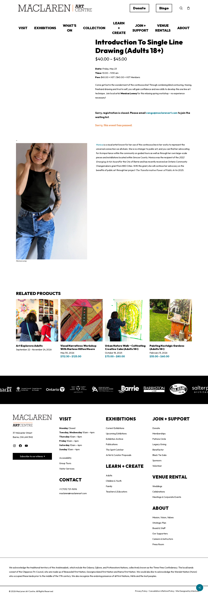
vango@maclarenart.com (161, 112)
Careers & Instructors (162, 538)
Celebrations (158, 491)
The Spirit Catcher (115, 449)
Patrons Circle (159, 438)
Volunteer (157, 465)
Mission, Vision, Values (163, 517)
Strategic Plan (159, 522)
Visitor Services (66, 468)
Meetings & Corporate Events (166, 497)
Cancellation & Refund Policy (162, 591)
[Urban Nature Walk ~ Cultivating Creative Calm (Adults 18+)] (126, 320)
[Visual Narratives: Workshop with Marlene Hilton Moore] (81, 320)
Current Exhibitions (115, 428)
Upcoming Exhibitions (116, 433)
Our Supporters (160, 533)
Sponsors (156, 460)
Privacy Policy (141, 591)
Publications (112, 444)
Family (109, 486)
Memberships (159, 433)
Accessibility (65, 457)
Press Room (158, 544)
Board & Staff (158, 528)
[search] (181, 8)
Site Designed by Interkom (187, 591)
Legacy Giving (159, 444)
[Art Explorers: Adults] (37, 320)
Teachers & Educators (116, 491)
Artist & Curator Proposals (118, 455)
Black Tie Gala (159, 455)
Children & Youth (114, 480)
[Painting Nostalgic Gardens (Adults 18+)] (171, 320)
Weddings (157, 486)
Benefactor (158, 449)
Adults (109, 475)
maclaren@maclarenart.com (73, 493)
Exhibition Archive (114, 438)
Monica (100, 144)
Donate (156, 428)
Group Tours (65, 463)
